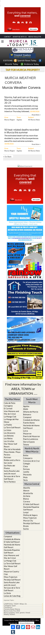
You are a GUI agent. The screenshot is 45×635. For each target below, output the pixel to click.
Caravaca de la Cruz (31, 461)
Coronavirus (8, 607)
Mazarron (27, 433)
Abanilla (26, 488)
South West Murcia (32, 401)
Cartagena (8, 406)
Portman (7, 457)
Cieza (25, 466)
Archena (26, 496)
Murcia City (28, 520)
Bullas (25, 455)
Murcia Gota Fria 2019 (12, 611)
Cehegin (26, 463)
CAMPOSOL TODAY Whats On (15, 604)
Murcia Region (9, 120)
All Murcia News (34, 120)
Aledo (25, 409)
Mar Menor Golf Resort (10, 445)
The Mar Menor (12, 399)
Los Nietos (8, 438)
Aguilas (19, 120)
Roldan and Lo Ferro (12, 460)
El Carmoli (8, 408)
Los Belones (9, 436)
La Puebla (8, 425)
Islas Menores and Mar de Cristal (11, 412)
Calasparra (27, 458)
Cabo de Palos (9, 403)
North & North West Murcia (32, 450)
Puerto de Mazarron (31, 436)
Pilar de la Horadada (12, 449)
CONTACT (7, 37)
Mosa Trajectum (30, 518)
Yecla (25, 480)
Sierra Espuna (29, 442)
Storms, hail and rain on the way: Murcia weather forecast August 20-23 (21, 100)
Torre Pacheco (10, 482)
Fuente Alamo (29, 423)
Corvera (26, 501)
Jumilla (26, 472)
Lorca (25, 431)
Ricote (26, 526)
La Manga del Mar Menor (11, 420)
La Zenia (7, 593)
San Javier (8, 463)
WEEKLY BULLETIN (34, 37)
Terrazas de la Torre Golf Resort (12, 477)
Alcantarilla (28, 493)
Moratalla (27, 474)
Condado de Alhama (31, 420)
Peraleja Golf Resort (31, 523)
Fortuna (26, 469)
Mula (25, 477)
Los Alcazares (9, 433)
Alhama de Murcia (30, 412)
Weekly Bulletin (9, 614)
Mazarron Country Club (11, 572)
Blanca (26, 499)
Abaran (26, 490)
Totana (26, 444)
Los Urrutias (9, 441)
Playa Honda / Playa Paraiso (12, 453)
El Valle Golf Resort (31, 504)
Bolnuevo (27, 414)
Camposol (27, 417)
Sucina (26, 529)
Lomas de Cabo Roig (12, 596)
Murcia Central (31, 484)
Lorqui (25, 512)
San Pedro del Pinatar (9, 466)
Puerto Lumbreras (30, 439)
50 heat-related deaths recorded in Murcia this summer (21, 131)
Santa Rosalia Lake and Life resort (12, 472)
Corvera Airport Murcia (12, 609)
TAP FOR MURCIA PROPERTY (23, 69)
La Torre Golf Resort (12, 427)
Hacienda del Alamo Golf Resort (31, 426)
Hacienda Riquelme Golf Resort (31, 508)
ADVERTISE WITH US (20, 37)
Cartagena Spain (10, 605)
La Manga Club (10, 416)
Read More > (36, 114)
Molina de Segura (30, 515)
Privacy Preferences (26, 623)
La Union (7, 430)
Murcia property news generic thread (17, 612)
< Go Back (7, 156)
